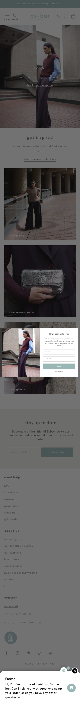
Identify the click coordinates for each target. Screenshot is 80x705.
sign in (59, 366)
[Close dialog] (75, 330)
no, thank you (59, 371)
